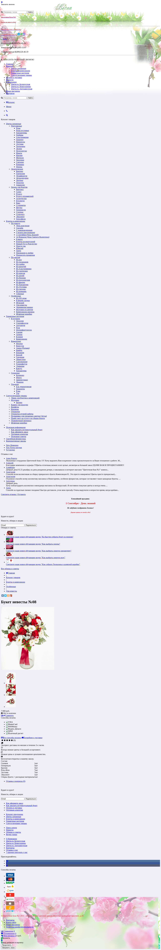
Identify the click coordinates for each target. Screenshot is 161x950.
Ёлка (18, 391)
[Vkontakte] (7, 861)
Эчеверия (20, 366)
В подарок (15, 319)
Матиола (20, 158)
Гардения (20, 357)
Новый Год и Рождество (26, 244)
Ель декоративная (23, 387)
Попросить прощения (25, 255)
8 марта (19, 239)
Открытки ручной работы (22, 414)
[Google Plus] (11, 595)
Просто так (21, 246)
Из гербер (20, 264)
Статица (19, 212)
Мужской (20, 303)
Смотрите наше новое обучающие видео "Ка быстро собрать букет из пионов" (39, 537)
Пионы (19, 167)
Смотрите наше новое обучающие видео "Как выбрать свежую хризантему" (38, 551)
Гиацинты (20, 389)
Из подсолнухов (23, 280)
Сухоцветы (21, 205)
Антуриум (20, 325)
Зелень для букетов (19, 187)
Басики (19, 402)
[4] (9, 740)
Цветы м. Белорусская (20, 84)
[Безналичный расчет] (10, 909)
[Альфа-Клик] (10, 896)
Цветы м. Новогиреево (21, 86)
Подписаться (31, 525)
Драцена (19, 382)
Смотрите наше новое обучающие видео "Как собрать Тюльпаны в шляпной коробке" (43, 564)
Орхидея (20, 321)
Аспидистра (21, 198)
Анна (8, 488)
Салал (18, 192)
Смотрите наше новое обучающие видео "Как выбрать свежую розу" (35, 558)
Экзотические (17, 169)
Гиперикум (21, 210)
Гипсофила (21, 219)
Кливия (19, 337)
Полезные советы (18, 436)
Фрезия (19, 155)
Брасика (19, 171)
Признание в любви (24, 253)
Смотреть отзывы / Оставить (13, 494)
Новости (9, 80)
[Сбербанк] (10, 900)
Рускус (19, 194)
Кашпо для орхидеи (19, 405)
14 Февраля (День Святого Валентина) (32, 237)
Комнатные (16, 341)
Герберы (19, 135)
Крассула (20, 346)
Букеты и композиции (20, 71)
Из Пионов (21, 278)
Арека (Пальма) (23, 348)
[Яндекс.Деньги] (10, 887)
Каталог (9, 66)
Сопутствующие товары (21, 75)
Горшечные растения (20, 73)
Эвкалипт (20, 217)
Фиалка (19, 343)
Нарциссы (20, 142)
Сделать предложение (25, 232)
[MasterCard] (10, 880)
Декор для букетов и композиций (25, 398)
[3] (7, 740)
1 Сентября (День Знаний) (27, 235)
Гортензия (20, 173)
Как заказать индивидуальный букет (26, 430)
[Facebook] (6, 863)
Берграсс (20, 189)
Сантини (20, 162)
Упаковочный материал (21, 421)
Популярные (16, 126)
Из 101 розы (21, 298)
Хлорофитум (21, 364)
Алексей (9, 463)
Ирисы (19, 153)
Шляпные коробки (24, 314)
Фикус (19, 377)
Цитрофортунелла (24, 330)
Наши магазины (13, 91)
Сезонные (15, 373)
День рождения (22, 226)
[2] (5, 740)
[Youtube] (7, 865)
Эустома (19, 144)
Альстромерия (22, 137)
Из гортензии (22, 271)
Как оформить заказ (19, 432)
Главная (9, 64)
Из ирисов (20, 273)
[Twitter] (5, 595)
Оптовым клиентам (19, 434)
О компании (11, 82)
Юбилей (19, 248)
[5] (12, 740)
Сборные (20, 294)
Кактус (19, 368)
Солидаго (20, 214)
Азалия (19, 332)
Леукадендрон (22, 178)
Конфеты (15, 407)
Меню (8, 107)
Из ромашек (21, 291)
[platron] (10, 911)
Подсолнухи (21, 151)
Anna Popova (11, 458)
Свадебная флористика (16, 439)
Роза (18, 328)
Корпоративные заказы (16, 441)
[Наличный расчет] (10, 905)
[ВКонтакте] (3, 595)
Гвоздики (20, 160)
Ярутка (19, 207)
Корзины (15, 409)
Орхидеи (20, 183)
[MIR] (10, 883)
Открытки (15, 411)
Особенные (16, 296)
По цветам (15, 257)
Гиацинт (19, 140)
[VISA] (10, 876)
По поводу (15, 223)
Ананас (19, 334)
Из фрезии (20, 282)
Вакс (18, 203)
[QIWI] (10, 892)
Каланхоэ (20, 375)
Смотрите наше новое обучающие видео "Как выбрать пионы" (33, 544)
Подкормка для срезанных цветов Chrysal (29, 416)
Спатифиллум (22, 323)
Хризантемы (21, 133)
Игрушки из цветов (24, 309)
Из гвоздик (21, 289)
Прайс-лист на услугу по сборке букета (28, 418)
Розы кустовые (22, 130)
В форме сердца (23, 300)
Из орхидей (21, 266)
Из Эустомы (21, 287)
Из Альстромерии (23, 269)
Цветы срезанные (18, 68)
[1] (2, 740)
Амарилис (20, 185)
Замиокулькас (22, 380)
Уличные (15, 384)
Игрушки (15, 400)
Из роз (19, 260)
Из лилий (20, 275)
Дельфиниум (21, 176)
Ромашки (20, 164)
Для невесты (21, 305)
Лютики (19, 180)
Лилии (19, 149)
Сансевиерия (21, 362)
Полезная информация (15, 427)
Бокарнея (20, 353)
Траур (18, 251)
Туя (17, 393)
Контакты (10, 93)
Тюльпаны (20, 146)
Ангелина (10, 481)
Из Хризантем (22, 285)
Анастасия (10, 472)
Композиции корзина (25, 312)
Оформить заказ (8, 948)
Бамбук (19, 350)
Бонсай (19, 355)
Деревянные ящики (24, 307)
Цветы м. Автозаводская (21, 89)
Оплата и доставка (14, 77)
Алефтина (10, 467)
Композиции (21, 339)
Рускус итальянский (24, 196)
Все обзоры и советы (10, 569)
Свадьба (19, 228)
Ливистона (21, 359)
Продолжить (6, 945)
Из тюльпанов (22, 262)
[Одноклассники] (8, 595)
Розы (18, 128)
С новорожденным (24, 230)
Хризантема (21, 371)
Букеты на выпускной (25, 241)
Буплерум (20, 201)
